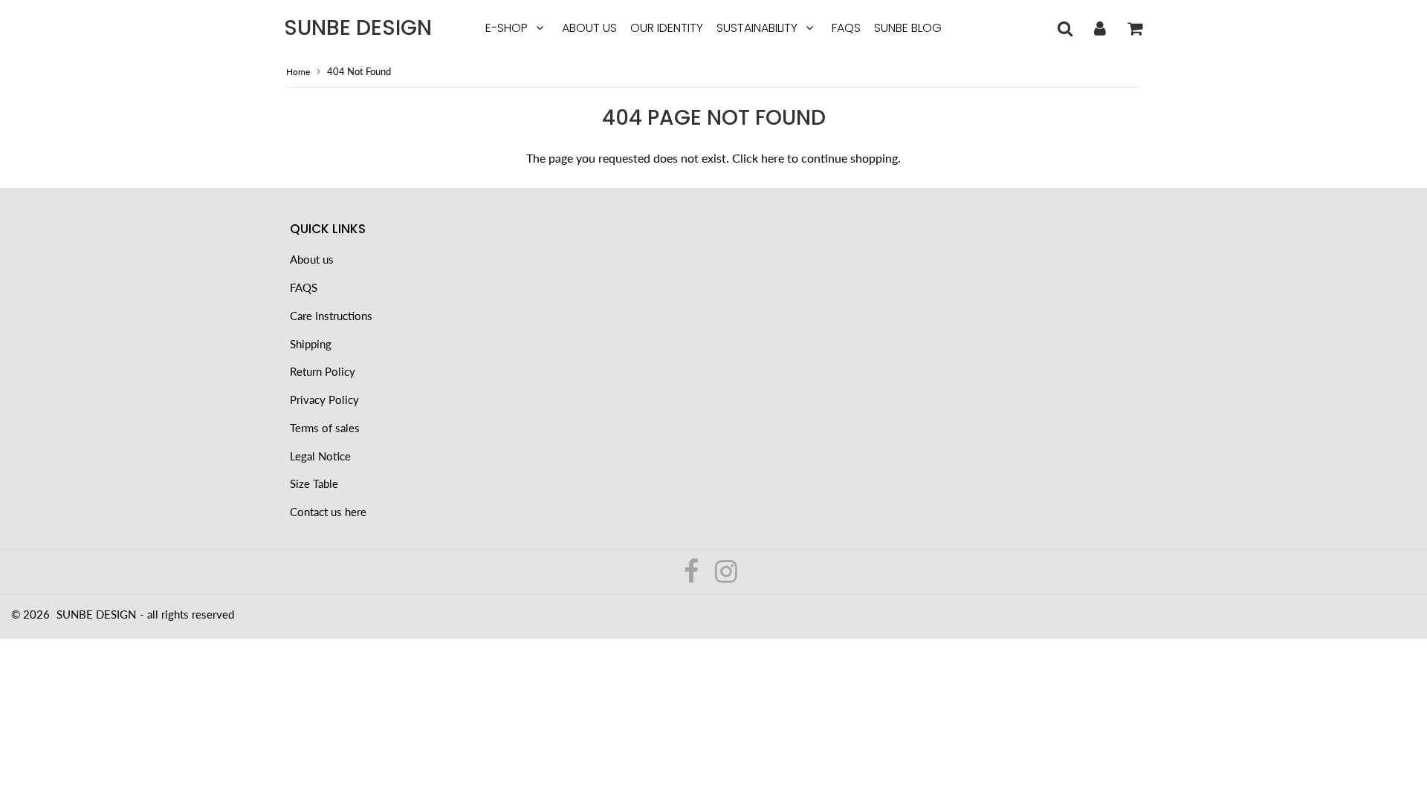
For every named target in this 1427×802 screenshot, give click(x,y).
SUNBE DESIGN (358, 28)
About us (589, 27)
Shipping (310, 344)
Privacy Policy (324, 399)
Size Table (314, 483)
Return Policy (322, 371)
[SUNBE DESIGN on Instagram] (726, 576)
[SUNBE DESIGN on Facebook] (692, 576)
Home (298, 71)
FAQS (846, 27)
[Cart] (1134, 28)
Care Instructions (331, 315)
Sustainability (756, 27)
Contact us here (328, 511)
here (772, 158)
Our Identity (666, 27)
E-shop (506, 27)
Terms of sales (325, 427)
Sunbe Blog (908, 27)
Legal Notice (320, 456)
